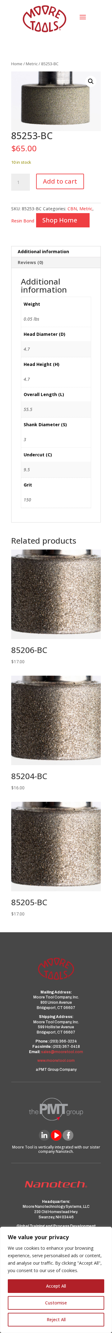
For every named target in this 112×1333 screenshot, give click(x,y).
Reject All (56, 1319)
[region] (56, 1280)
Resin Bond (22, 221)
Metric (32, 63)
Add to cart (60, 181)
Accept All (56, 1286)
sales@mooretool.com (62, 1052)
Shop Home (59, 220)
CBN (72, 209)
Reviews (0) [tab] (30, 262)
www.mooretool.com (56, 1060)
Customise (56, 1303)
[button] (90, 81)
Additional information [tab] (43, 251)
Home (16, 63)
